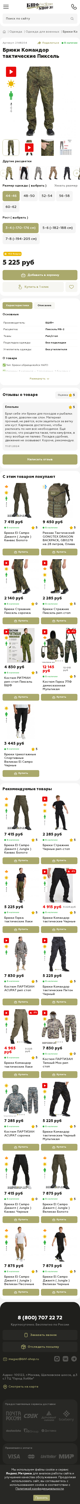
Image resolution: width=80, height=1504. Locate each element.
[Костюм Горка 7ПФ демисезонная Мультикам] (59, 645)
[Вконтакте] (65, 1359)
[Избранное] (71, 287)
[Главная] (40, 7)
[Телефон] (74, 6)
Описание (44, 305)
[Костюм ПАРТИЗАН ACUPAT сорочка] (21, 1099)
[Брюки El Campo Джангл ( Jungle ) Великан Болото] (59, 1171)
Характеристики (17, 305)
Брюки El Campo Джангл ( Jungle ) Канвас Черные (17, 1208)
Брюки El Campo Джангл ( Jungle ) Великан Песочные (19, 1280)
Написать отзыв (40, 459)
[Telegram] (74, 1359)
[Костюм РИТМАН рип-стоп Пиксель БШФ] (21, 645)
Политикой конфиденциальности (40, 1488)
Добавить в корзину (43, 275)
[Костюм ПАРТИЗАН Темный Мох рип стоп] (59, 1026)
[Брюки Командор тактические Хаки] (21, 1026)
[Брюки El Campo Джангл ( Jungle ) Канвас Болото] (21, 500)
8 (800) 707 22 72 (40, 1317)
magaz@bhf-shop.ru (24, 1359)
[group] (40, 100)
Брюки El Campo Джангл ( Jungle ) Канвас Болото (17, 536)
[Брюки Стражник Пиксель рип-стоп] (59, 576)
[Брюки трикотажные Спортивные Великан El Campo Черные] (21, 721)
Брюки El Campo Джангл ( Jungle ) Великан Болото (56, 1208)
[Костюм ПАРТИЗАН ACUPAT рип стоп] (21, 954)
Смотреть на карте (23, 1386)
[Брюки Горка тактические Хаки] (21, 885)
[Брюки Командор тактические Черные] (59, 885)
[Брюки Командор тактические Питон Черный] (59, 954)
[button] (3, 173)
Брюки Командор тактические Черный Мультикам (59, 1135)
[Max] (57, 1359)
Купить (23, 552)
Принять (41, 1497)
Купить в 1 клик (37, 286)
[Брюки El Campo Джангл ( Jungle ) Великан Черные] (59, 1244)
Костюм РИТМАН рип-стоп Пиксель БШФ (18, 682)
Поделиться (50, 43)
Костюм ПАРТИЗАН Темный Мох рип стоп (58, 1063)
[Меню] (6, 6)
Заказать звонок (43, 1335)
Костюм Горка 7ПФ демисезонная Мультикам (57, 685)
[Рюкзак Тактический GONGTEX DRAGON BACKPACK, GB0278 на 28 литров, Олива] (59, 500)
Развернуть (37, 379)
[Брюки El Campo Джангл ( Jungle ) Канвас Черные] (21, 1171)
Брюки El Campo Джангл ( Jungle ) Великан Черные (56, 1280)
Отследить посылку (43, 1346)
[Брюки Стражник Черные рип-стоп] (59, 812)
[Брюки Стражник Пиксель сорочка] (21, 576)
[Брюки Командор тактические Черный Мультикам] (59, 1099)
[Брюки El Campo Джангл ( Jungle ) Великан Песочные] (21, 1244)
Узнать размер (65, 185)
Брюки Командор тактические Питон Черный (58, 990)
